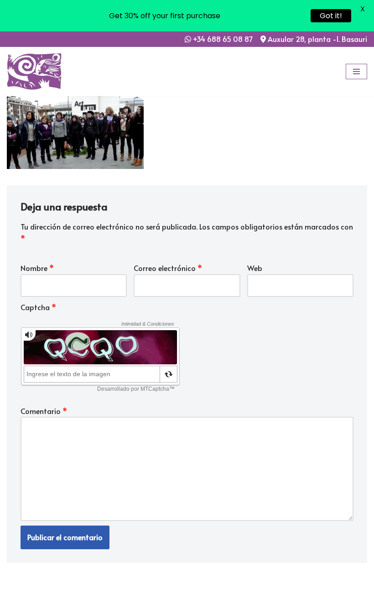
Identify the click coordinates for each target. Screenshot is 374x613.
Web (254, 268)
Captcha (38, 307)
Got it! (331, 15)
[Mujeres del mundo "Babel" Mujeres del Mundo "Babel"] (34, 71)
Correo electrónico (168, 268)
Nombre (37, 268)
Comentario (44, 411)
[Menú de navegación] (356, 71)
